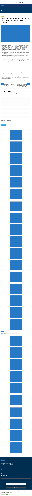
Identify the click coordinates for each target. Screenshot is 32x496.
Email (1, 111)
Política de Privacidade (4, 475)
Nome (2, 107)
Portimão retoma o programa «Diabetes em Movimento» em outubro (9, 84)
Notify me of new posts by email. (6, 123)
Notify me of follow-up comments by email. (7, 120)
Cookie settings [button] (3, 494)
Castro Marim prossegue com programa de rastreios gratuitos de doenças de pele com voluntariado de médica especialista (22, 85)
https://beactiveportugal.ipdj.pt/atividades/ (22, 80)
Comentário (3, 95)
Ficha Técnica (2, 473)
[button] (13, 8)
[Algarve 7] (2, 10)
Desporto (3, 16)
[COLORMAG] (3, 460)
